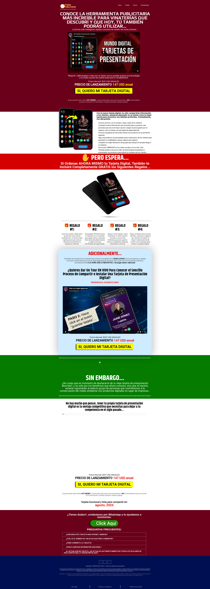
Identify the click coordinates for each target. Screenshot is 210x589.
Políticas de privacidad (136, 586)
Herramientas (145, 5)
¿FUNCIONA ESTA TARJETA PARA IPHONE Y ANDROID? (87, 534)
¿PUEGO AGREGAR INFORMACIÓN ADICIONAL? (83, 547)
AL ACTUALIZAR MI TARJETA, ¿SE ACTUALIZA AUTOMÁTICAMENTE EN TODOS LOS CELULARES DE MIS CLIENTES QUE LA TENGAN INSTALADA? (102, 552)
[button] (103, 91)
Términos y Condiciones (104, 586)
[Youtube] (105, 562)
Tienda (127, 5)
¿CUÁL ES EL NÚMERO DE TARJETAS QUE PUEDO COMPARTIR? (89, 539)
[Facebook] (100, 562)
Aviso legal (74, 586)
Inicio (119, 5)
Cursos (135, 5)
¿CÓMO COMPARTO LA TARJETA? (79, 543)
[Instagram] (109, 562)
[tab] (104, 534)
